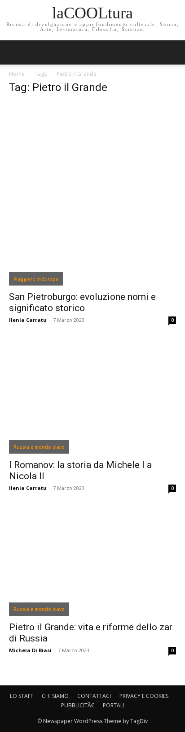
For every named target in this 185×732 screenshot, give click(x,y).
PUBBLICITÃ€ (77, 705)
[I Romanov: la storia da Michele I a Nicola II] (92, 398)
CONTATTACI (94, 696)
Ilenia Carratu (28, 319)
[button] (172, 52)
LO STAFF (21, 696)
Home (17, 74)
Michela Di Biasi (30, 650)
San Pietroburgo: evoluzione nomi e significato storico (82, 302)
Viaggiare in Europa (35, 279)
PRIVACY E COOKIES (143, 696)
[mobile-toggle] (15, 52)
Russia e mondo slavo (39, 447)
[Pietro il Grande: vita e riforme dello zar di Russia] (92, 563)
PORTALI (113, 705)
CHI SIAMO (55, 696)
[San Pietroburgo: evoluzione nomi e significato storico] (92, 194)
